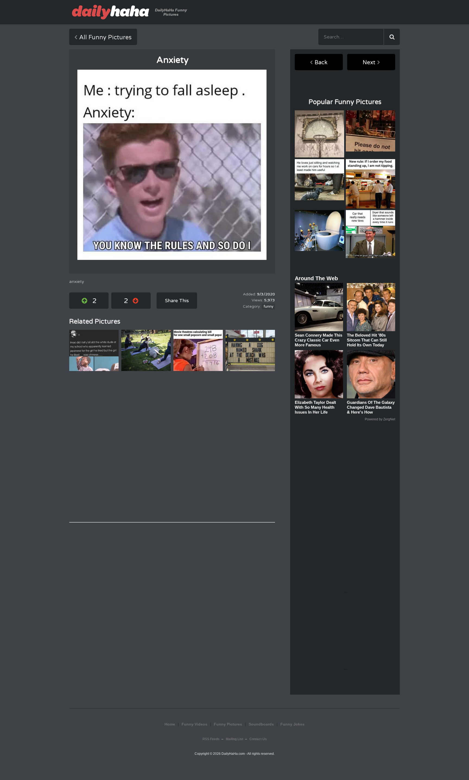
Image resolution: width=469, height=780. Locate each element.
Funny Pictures (228, 724)
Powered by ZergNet (380, 419)
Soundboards (261, 724)
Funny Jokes (292, 724)
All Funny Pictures (105, 37)
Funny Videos (194, 724)
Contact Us (258, 739)
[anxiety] (172, 165)
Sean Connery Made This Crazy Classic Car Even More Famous (318, 340)
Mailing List (234, 739)
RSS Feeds (211, 739)
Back (321, 62)
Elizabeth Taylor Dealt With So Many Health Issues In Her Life (315, 407)
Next (369, 62)
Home (169, 724)
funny (268, 306)
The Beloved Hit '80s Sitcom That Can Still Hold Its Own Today (367, 340)
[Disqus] (172, 446)
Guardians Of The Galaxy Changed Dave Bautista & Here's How (371, 407)
